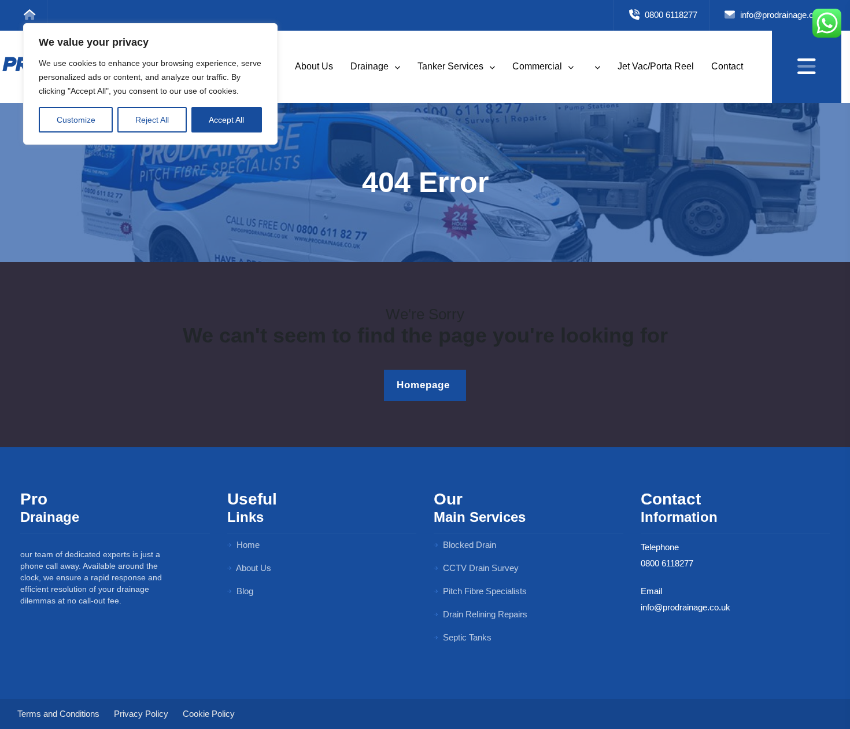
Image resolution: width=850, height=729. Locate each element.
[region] (150, 84)
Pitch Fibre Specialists (484, 591)
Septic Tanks (466, 637)
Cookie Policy (209, 714)
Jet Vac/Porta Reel (656, 66)
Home (247, 545)
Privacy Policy (141, 714)
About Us (314, 66)
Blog (243, 591)
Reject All (152, 119)
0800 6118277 (669, 15)
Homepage (418, 385)
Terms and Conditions (58, 714)
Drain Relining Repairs (484, 614)
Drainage (370, 66)
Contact (727, 66)
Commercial (538, 66)
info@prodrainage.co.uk (784, 15)
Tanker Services (451, 66)
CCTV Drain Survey (480, 568)
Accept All (226, 119)
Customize (76, 119)
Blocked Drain (468, 545)
